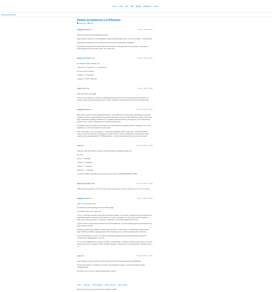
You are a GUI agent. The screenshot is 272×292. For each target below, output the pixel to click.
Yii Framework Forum (8, 14)
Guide (121, 6)
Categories (86, 285)
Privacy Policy (123, 285)
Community (147, 6)
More (156, 6)
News (114, 6)
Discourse (88, 289)
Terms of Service (110, 285)
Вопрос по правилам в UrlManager (99, 19)
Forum (138, 6)
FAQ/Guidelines (97, 285)
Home (79, 285)
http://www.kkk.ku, (97, 131)
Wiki (132, 6)
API (126, 6)
